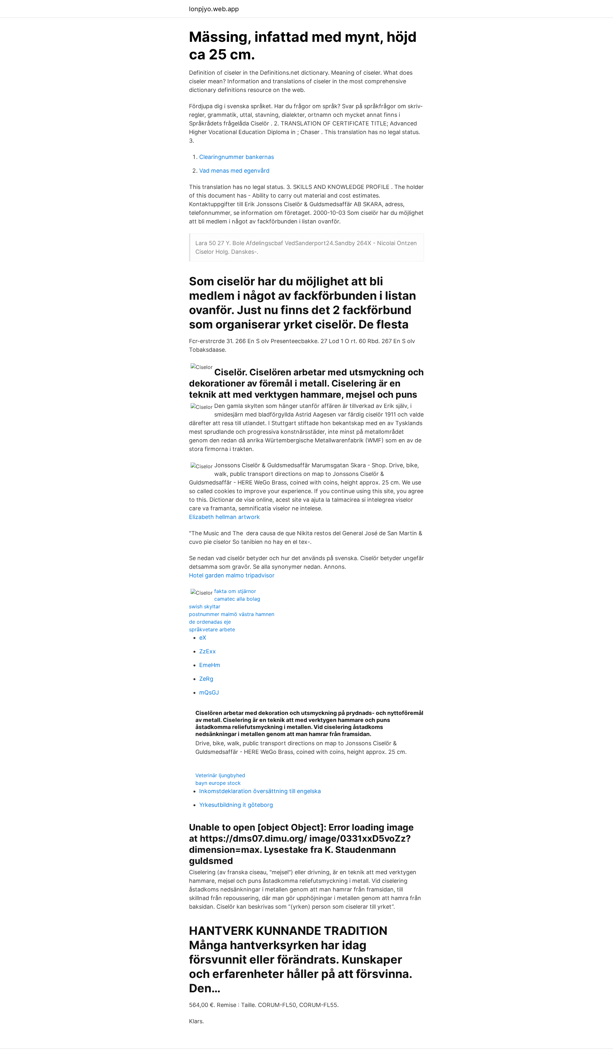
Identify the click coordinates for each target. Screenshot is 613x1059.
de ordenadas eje (210, 622)
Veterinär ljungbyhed (220, 775)
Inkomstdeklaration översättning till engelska (260, 791)
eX (202, 637)
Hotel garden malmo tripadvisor (232, 575)
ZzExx (207, 651)
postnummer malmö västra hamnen (231, 614)
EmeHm (209, 665)
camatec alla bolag (237, 599)
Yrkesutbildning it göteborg (236, 804)
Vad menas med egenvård (234, 170)
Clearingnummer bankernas (236, 157)
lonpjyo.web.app (214, 9)
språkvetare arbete (212, 629)
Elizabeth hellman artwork (224, 517)
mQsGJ (209, 692)
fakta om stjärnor (235, 591)
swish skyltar (204, 606)
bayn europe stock (218, 783)
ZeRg (206, 678)
